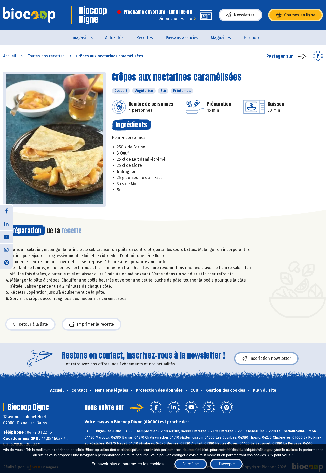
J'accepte (226, 464)
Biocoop (251, 37)
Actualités (114, 37)
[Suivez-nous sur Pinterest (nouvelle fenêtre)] (6, 262)
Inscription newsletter (270, 358)
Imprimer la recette (95, 324)
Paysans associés (182, 37)
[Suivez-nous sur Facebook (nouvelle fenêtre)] (6, 211)
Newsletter (244, 14)
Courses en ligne (299, 14)
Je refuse (190, 464)
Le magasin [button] (78, 37)
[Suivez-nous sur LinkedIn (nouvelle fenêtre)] (6, 224)
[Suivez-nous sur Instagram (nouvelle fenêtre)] (6, 249)
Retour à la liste (33, 324)
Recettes (144, 37)
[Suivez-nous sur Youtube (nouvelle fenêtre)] (6, 236)
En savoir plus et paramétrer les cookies (127, 464)
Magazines (221, 37)
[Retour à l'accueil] (29, 15)
